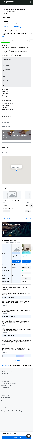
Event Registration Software (7, 379)
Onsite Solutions (4, 373)
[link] (12, 195)
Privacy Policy (4, 400)
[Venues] (30, 2)
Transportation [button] (6, 211)
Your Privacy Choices (5, 397)
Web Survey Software (6, 385)
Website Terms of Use (6, 405)
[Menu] (1, 2)
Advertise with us (5, 407)
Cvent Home (4, 391)
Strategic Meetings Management (8, 383)
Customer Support (5, 395)
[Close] (29, 10)
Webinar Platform (5, 387)
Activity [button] (27, 211)
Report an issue (5, 365)
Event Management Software (7, 376)
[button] (16, 170)
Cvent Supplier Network (6, 371)
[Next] (31, 41)
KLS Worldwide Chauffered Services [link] (11, 201)
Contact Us (3, 393)
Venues (4, 5)
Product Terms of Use (6, 402)
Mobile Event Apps (5, 381)
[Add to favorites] (31, 34)
